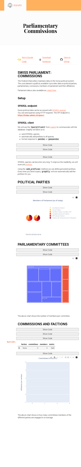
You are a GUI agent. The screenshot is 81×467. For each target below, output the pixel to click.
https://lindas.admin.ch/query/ (31, 115)
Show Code (47, 145)
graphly (53, 127)
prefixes (28, 164)
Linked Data (51, 90)
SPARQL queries (59, 110)
